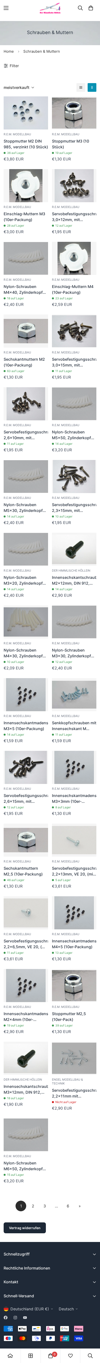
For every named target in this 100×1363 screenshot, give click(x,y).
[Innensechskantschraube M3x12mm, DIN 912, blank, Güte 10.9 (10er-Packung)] (26, 1058)
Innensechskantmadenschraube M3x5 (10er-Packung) (26, 725)
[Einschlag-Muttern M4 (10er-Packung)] (74, 258)
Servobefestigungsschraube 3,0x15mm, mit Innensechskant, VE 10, (74, 362)
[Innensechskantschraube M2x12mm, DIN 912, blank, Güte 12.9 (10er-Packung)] (74, 549)
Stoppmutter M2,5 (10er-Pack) (69, 1016)
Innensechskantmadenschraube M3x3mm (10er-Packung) (74, 798)
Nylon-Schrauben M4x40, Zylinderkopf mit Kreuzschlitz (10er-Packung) (25, 289)
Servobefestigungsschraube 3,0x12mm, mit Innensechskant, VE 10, (74, 216)
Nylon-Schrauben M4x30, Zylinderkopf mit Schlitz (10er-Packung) (23, 653)
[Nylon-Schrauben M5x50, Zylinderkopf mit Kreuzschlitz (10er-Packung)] (74, 403)
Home (9, 51)
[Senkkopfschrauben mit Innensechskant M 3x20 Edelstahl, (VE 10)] (74, 694)
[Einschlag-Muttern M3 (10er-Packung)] (26, 185)
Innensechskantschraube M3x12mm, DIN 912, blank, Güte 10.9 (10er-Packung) (26, 1089)
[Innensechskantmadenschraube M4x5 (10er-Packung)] (74, 912)
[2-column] (92, 87)
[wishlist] (70, 1355)
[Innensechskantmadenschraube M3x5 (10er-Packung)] (26, 694)
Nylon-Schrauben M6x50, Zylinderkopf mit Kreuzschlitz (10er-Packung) (25, 1166)
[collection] (30, 1355)
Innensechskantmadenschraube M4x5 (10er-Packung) (74, 944)
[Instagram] (15, 1318)
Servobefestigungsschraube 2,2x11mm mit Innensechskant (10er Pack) (74, 1093)
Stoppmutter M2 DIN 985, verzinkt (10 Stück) (26, 144)
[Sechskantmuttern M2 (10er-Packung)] (26, 331)
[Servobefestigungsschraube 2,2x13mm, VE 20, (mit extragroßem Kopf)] (74, 840)
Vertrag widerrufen (25, 1228)
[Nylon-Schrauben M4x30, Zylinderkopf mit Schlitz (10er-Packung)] (26, 621)
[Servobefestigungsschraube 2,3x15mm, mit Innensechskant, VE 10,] (74, 476)
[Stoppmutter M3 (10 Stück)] (74, 112)
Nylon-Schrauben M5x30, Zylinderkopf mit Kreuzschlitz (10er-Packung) (25, 507)
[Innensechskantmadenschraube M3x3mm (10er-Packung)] (74, 767)
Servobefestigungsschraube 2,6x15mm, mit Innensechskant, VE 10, (26, 798)
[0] (90, 8)
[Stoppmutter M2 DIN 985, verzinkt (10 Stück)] (26, 112)
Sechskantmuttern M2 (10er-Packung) (24, 362)
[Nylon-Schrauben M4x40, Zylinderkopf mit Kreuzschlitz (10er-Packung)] (26, 258)
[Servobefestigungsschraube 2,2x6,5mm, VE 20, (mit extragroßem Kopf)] (26, 912)
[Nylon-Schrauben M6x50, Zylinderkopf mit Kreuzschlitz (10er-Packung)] (26, 1134)
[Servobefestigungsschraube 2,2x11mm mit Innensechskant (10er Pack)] (74, 1058)
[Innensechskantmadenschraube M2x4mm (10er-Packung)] (26, 985)
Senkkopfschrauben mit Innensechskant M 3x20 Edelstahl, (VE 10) (74, 726)
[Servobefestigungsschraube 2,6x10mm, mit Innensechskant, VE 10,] (26, 403)
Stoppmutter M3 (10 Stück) (70, 144)
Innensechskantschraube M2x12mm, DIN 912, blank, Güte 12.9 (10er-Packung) (74, 580)
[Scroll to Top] (91, 1337)
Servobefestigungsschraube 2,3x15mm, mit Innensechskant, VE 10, (74, 507)
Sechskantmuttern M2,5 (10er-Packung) (23, 871)
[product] (10, 1356)
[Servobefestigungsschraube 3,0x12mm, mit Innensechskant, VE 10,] (74, 185)
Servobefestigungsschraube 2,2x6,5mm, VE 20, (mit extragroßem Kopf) (26, 944)
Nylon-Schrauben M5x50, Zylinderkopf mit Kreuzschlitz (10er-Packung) (73, 435)
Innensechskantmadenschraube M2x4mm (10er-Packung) (26, 1016)
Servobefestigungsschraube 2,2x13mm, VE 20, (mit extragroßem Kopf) (74, 871)
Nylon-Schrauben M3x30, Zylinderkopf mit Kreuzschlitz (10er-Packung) (73, 653)
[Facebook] (6, 1318)
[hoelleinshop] (50, 8)
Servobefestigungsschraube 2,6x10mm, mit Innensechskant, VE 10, (26, 435)
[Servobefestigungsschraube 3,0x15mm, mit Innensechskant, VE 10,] (74, 331)
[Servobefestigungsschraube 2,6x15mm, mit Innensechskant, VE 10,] (26, 767)
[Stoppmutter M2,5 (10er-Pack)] (74, 985)
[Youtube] (25, 1318)
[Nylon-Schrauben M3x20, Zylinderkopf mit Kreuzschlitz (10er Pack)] (26, 549)
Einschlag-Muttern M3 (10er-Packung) (24, 216)
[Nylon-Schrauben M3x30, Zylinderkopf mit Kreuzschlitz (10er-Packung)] (74, 621)
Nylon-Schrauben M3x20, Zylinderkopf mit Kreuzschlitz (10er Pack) (24, 580)
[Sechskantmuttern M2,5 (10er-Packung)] (26, 840)
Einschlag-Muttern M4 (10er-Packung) (72, 289)
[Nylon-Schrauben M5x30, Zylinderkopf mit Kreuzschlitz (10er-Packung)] (26, 476)
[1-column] (80, 87)
